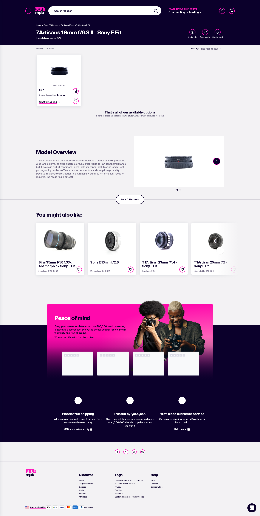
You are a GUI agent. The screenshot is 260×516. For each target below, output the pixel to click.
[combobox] (104, 10)
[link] (40, 11)
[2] (180, 190)
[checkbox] (205, 32)
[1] (177, 190)
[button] (75, 91)
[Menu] (28, 11)
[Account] (222, 11)
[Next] (216, 161)
